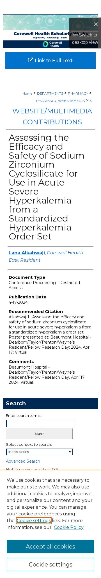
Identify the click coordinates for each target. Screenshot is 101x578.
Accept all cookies (50, 546)
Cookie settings (34, 520)
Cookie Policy (69, 527)
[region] (50, 524)
